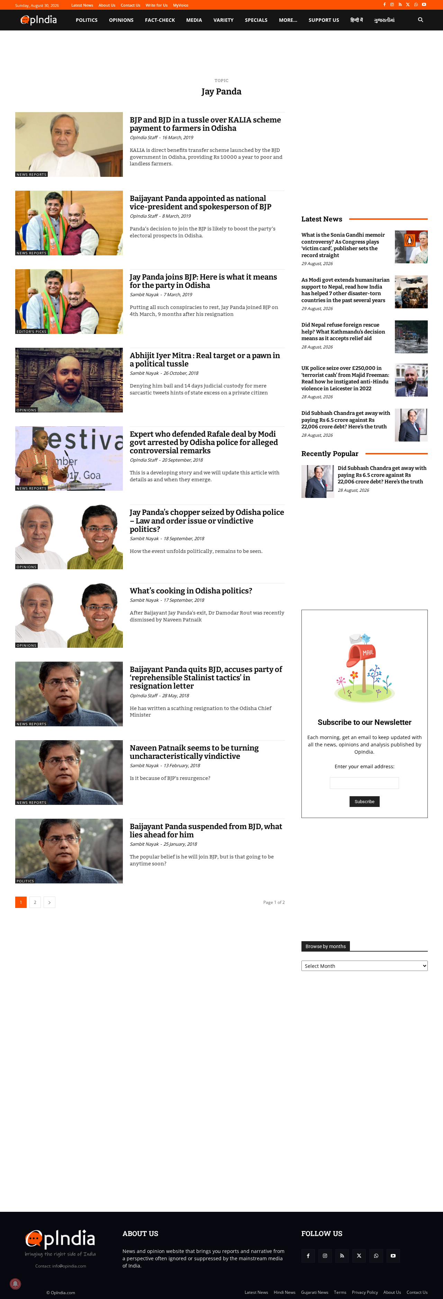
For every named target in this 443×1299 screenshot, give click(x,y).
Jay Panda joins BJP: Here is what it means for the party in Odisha (203, 281)
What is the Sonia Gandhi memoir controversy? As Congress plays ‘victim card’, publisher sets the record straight (343, 245)
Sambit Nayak (144, 294)
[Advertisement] (364, 879)
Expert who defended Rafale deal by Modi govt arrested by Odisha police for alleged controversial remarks (204, 442)
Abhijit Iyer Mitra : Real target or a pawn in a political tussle (205, 360)
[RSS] (400, 5)
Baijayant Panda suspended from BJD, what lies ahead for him (206, 830)
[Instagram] (392, 5)
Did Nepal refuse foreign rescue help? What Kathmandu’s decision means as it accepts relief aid (343, 332)
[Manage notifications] (15, 1283)
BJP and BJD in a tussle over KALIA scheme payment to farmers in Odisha (205, 124)
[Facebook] (384, 5)
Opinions (26, 410)
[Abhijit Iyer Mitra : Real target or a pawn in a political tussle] (69, 380)
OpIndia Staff (143, 137)
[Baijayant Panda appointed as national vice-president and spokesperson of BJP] (69, 223)
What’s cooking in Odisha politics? (191, 591)
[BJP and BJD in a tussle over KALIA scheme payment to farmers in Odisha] (69, 144)
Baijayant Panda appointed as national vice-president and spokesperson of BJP (200, 202)
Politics (25, 881)
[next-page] (49, 902)
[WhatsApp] (416, 5)
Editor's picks (31, 331)
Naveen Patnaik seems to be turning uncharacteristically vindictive (194, 752)
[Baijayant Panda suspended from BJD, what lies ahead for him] (69, 851)
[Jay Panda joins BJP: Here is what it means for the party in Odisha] (69, 301)
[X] (408, 5)
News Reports (31, 174)
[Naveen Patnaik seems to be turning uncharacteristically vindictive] (69, 772)
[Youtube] (424, 5)
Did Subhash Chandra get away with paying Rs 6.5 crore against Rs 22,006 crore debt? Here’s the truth (345, 420)
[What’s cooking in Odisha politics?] (69, 615)
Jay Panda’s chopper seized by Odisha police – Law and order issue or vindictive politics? (207, 521)
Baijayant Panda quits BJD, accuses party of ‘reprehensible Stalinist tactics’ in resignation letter (206, 678)
